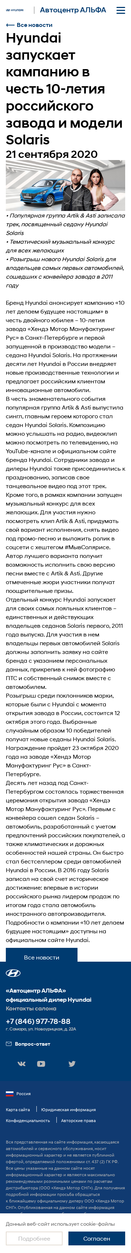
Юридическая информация (68, 1109)
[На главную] (14, 10)
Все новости (34, 24)
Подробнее (34, 1238)
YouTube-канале (28, 450)
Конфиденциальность (28, 1120)
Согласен (96, 1238)
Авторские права (78, 1120)
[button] (13, 973)
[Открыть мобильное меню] (120, 10)
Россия (23, 1093)
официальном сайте (86, 450)
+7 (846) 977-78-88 (38, 1021)
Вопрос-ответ (32, 1044)
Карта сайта (18, 1109)
